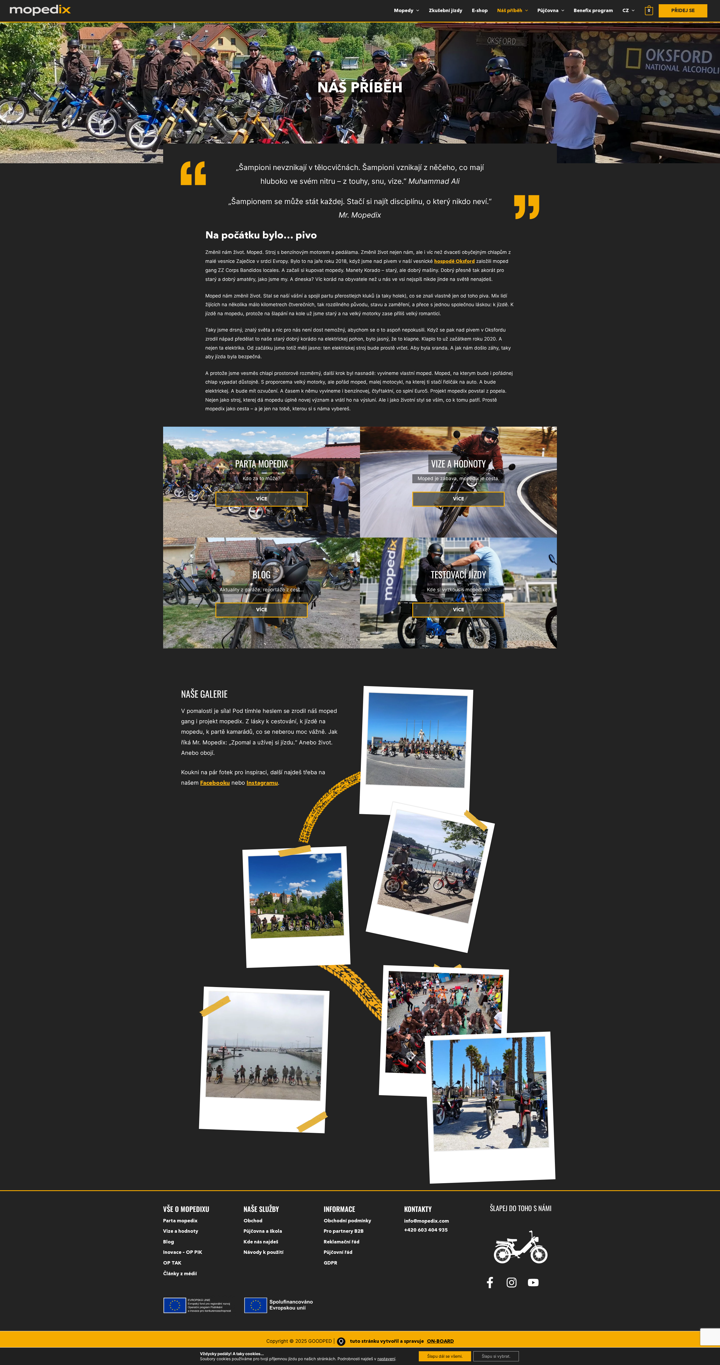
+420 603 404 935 (426, 1230)
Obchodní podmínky (347, 1221)
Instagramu (262, 783)
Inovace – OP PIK (182, 1252)
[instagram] (516, 1282)
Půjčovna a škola (263, 1231)
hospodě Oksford (454, 261)
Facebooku (215, 783)
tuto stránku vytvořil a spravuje (401, 1341)
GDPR (330, 1263)
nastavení (386, 1358)
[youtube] (535, 1282)
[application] (416, 11)
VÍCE (261, 499)
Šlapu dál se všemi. (445, 1356)
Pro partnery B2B (344, 1231)
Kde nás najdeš (261, 1242)
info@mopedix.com (426, 1221)
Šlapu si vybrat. (496, 1356)
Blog (168, 1242)
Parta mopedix (180, 1221)
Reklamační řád (341, 1242)
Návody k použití (264, 1252)
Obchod (253, 1221)
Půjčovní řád (338, 1252)
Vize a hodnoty (180, 1231)
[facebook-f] (494, 1282)
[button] (683, 10)
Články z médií (180, 1274)
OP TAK (172, 1263)
